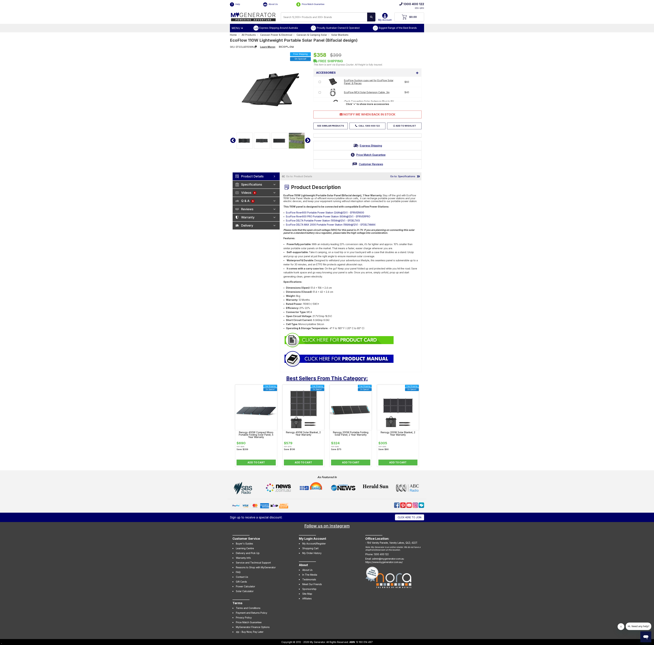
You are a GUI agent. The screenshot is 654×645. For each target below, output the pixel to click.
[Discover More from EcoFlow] (286, 46)
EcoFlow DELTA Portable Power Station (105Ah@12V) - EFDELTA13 (323, 220)
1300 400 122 (413, 4)
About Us (273, 4)
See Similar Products (330, 126)
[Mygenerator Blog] (421, 504)
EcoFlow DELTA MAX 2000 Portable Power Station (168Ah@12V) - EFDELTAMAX (331, 224)
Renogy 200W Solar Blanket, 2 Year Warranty (398, 433)
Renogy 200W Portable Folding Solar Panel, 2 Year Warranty (350, 433)
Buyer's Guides (244, 543)
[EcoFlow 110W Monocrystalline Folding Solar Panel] (339, 358)
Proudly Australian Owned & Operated (338, 27)
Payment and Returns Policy (251, 612)
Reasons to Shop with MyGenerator (256, 567)
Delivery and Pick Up (248, 553)
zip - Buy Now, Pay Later (249, 631)
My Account (385, 19)
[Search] (371, 17)
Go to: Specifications (402, 176)
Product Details (252, 176)
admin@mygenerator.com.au (388, 558)
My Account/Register (314, 543)
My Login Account (312, 538)
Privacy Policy (244, 617)
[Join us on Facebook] (397, 504)
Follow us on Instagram (327, 525)
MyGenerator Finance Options (253, 627)
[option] (245, 141)
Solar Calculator (245, 591)
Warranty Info (243, 557)
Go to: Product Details (299, 176)
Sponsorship (309, 589)
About (303, 565)
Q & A (247, 201)
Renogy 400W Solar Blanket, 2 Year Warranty (303, 433)
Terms (237, 603)
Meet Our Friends (312, 584)
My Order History (312, 553)
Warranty (247, 217)
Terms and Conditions (248, 608)
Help (237, 4)
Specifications (251, 184)
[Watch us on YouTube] (409, 504)
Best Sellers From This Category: (327, 378)
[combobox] (324, 17)
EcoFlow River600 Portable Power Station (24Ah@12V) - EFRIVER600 (325, 212)
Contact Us (242, 576)
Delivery (247, 225)
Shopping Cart (310, 548)
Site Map (307, 593)
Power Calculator (245, 586)
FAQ (238, 572)
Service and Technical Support (253, 562)
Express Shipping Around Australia (278, 27)
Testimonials (309, 579)
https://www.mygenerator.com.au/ (384, 562)
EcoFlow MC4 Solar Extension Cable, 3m (367, 92)
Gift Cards (241, 581)
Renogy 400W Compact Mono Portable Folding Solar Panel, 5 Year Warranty (256, 434)
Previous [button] (233, 141)
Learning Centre (245, 548)
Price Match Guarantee (312, 4)
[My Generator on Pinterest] (403, 504)
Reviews (247, 209)
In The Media (309, 574)
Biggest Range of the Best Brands (398, 27)
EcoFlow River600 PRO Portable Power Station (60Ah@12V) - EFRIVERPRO (328, 216)
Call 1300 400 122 (369, 126)
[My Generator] (253, 15)
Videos (248, 192)
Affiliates (307, 598)
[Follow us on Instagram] (415, 504)
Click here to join (409, 517)
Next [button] (308, 141)
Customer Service (246, 538)
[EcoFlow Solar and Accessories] (339, 339)
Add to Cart (256, 462)
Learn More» (267, 46)
